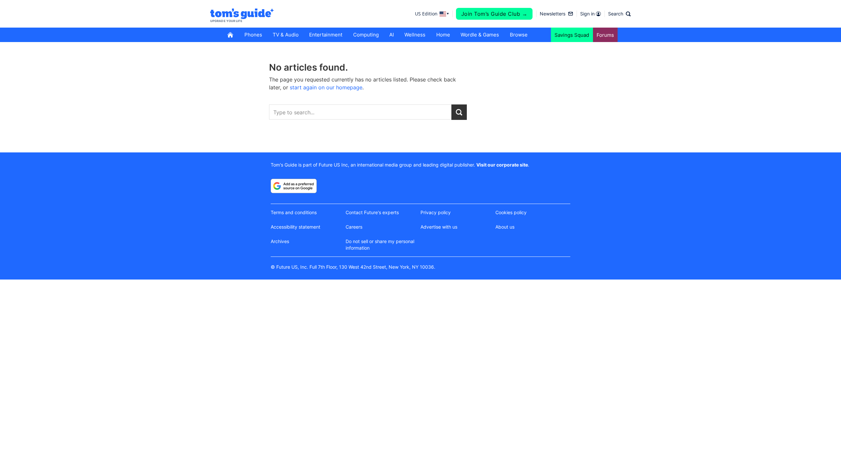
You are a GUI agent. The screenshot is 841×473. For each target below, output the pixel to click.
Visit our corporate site (502, 165)
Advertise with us (438, 227)
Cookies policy (511, 212)
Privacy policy (435, 212)
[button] (619, 14)
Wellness (414, 35)
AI (391, 35)
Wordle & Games (480, 35)
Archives (280, 241)
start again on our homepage (326, 87)
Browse (519, 35)
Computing (366, 35)
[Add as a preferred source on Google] (294, 186)
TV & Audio (286, 35)
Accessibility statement (295, 227)
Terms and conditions (294, 212)
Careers (354, 227)
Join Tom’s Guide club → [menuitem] (494, 14)
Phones (253, 35)
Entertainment (325, 35)
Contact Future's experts (372, 212)
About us (504, 227)
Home (443, 35)
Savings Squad (572, 35)
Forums (605, 35)
